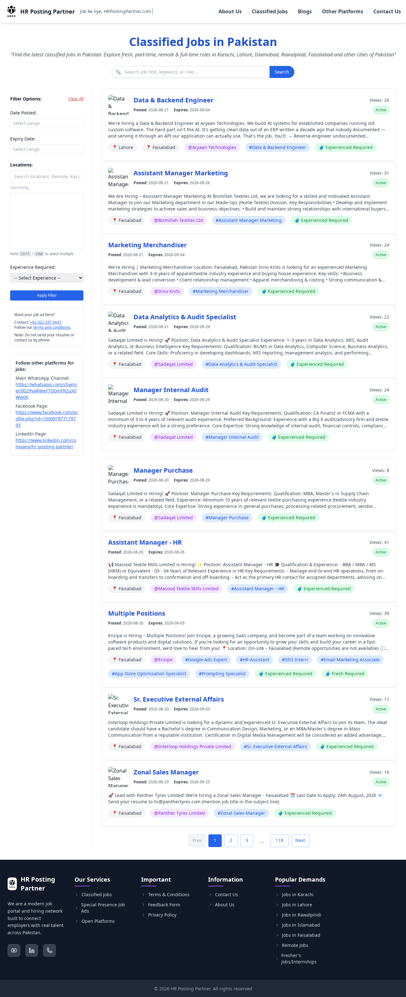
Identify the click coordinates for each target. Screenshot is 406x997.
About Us (230, 11)
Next (300, 840)
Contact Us (387, 11)
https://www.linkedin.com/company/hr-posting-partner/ (46, 443)
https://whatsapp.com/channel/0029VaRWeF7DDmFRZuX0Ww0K (46, 390)
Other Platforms (342, 11)
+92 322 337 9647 (46, 322)
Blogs (305, 11)
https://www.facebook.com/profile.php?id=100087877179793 (47, 418)
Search (282, 72)
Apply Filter (47, 295)
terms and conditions (51, 327)
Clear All (76, 98)
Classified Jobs (270, 11)
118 (279, 840)
